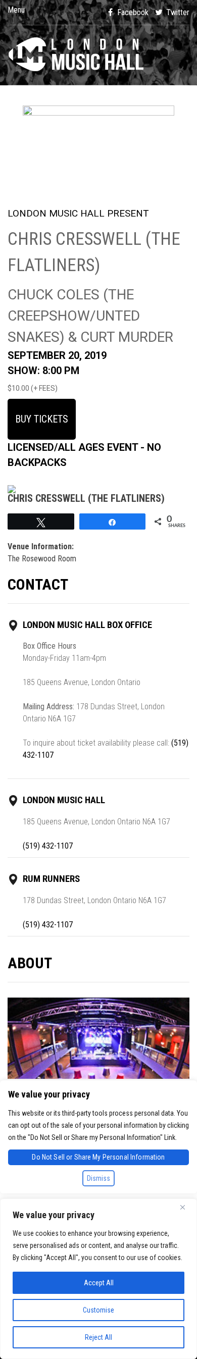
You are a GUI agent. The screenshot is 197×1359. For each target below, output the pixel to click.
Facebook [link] (132, 12)
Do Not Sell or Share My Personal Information (98, 1157)
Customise (98, 1310)
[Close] (186, 1207)
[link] (98, 55)
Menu (16, 10)
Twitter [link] (176, 12)
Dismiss (98, 1178)
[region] (98, 1278)
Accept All (99, 1283)
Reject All (98, 1337)
